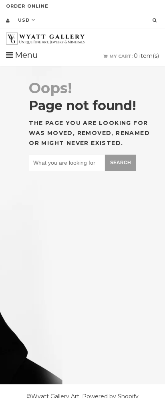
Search (120, 162)
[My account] (8, 20)
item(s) (134, 55)
